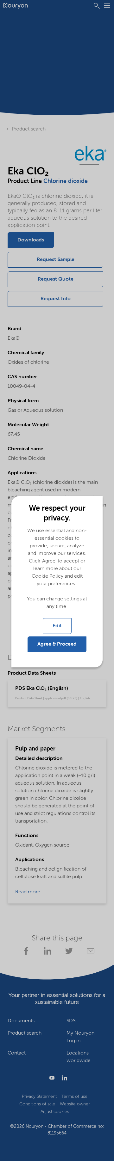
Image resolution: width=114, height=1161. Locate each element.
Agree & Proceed (57, 644)
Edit (57, 626)
